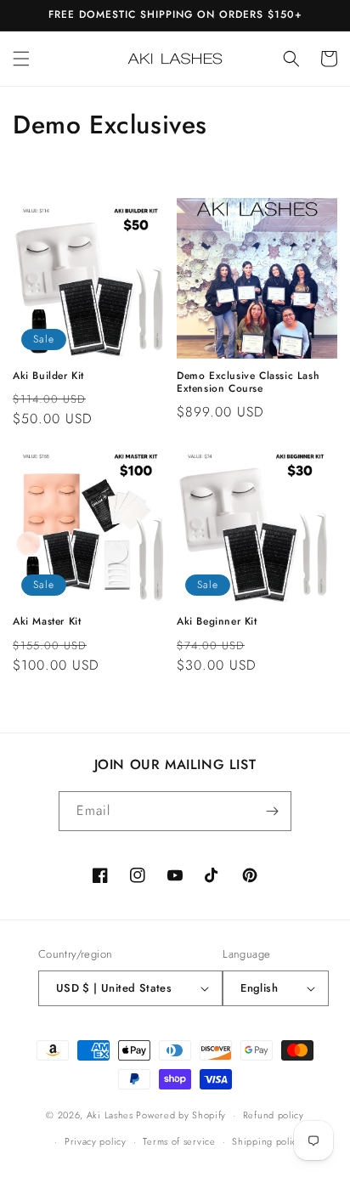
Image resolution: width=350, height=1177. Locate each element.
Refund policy (273, 1115)
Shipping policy (267, 1141)
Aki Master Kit (47, 622)
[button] (21, 58)
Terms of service (179, 1141)
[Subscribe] (272, 811)
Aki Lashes (110, 1115)
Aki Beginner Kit (217, 622)
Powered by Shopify (181, 1115)
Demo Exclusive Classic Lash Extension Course (248, 383)
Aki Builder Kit (48, 376)
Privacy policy (96, 1141)
